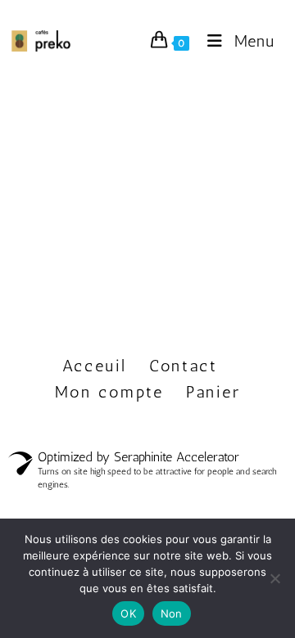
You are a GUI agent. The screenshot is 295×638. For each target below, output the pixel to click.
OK (128, 613)
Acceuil (94, 365)
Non (172, 613)
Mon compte (109, 392)
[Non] (274, 578)
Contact (183, 365)
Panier (213, 392)
